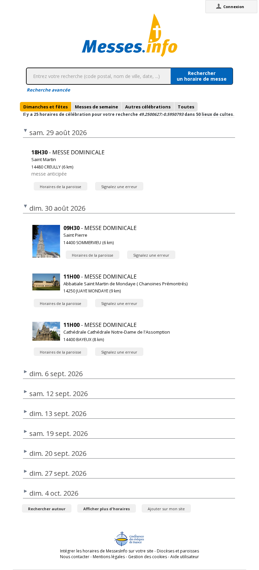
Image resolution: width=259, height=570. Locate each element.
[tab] (45, 106)
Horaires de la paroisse (60, 186)
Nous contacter (74, 557)
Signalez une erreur (119, 186)
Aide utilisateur (184, 557)
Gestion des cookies (147, 557)
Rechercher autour (46, 508)
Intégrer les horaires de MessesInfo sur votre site (106, 551)
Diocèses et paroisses (178, 551)
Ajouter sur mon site (166, 508)
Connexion (233, 6)
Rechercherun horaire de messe (202, 76)
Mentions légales (109, 557)
